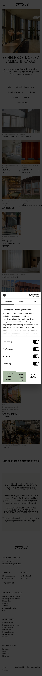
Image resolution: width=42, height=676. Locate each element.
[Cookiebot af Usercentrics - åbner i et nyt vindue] (29, 295)
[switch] (36, 349)
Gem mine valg (21, 377)
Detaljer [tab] (21, 301)
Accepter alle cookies (9, 376)
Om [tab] (34, 301)
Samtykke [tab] (8, 301)
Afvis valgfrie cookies (32, 377)
